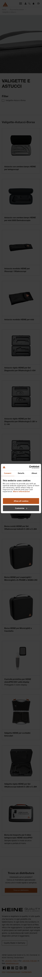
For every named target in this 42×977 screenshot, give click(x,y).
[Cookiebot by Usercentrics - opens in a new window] (29, 467)
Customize (19, 508)
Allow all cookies (21, 501)
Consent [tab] (7, 473)
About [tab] (34, 473)
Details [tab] (21, 473)
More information (21, 491)
